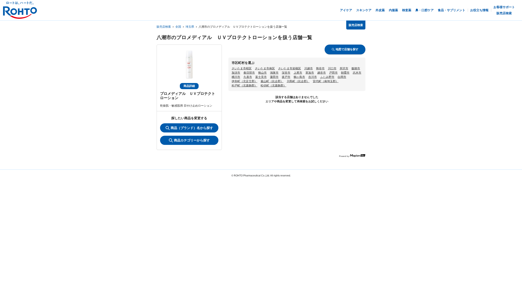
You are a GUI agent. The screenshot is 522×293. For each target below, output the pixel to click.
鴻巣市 (274, 72)
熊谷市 (320, 68)
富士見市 (261, 77)
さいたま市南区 (265, 68)
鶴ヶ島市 (299, 77)
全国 (178, 26)
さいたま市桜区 (242, 68)
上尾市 (298, 72)
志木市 (357, 72)
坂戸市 (286, 77)
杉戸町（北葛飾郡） (244, 85)
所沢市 (344, 68)
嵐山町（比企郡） (272, 81)
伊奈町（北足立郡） (244, 81)
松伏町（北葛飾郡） (273, 85)
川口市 (332, 68)
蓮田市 (274, 77)
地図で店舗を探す (347, 49)
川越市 (308, 68)
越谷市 (321, 72)
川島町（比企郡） (298, 81)
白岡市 (342, 77)
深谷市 (286, 72)
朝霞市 (345, 72)
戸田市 (333, 72)
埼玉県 (190, 26)
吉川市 (312, 77)
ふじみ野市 (327, 77)
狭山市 (262, 72)
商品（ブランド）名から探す (192, 128)
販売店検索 (164, 26)
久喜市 (247, 77)
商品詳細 (189, 85)
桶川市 (236, 77)
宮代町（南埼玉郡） (325, 81)
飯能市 (356, 68)
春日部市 (249, 72)
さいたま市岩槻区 (289, 68)
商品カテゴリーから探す (192, 140)
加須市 (236, 72)
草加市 (309, 72)
